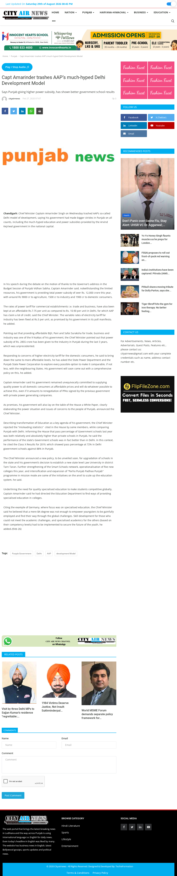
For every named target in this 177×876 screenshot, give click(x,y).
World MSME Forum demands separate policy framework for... (97, 714)
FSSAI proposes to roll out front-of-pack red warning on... (156, 256)
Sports (65, 832)
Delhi (39, 553)
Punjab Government (21, 553)
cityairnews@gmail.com (134, 353)
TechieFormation (124, 866)
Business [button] (140, 12)
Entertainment (70, 846)
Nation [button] (70, 12)
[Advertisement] (59, 258)
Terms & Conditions (78, 872)
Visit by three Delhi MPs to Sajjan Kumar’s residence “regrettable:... (18, 712)
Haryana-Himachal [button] (113, 12)
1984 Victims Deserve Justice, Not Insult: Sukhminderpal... (55, 706)
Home (55, 12)
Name (5, 738)
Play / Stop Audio (15, 67)
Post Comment (13, 795)
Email (65, 738)
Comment (7, 753)
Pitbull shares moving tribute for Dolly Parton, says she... (157, 289)
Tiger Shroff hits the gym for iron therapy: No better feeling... (157, 308)
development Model (66, 553)
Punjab (14, 56)
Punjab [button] (87, 12)
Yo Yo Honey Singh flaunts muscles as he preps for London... (156, 239)
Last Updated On (39, 4)
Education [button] (161, 12)
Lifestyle (66, 839)
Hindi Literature (71, 825)
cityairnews (14, 98)
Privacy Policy (100, 872)
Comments (9, 730)
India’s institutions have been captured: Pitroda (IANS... (158, 271)
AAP (49, 553)
